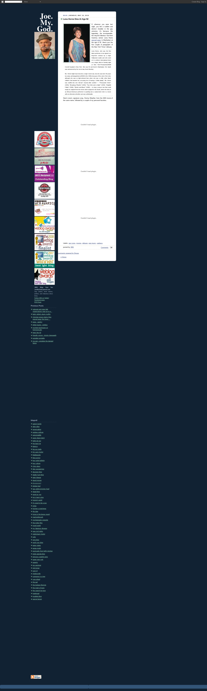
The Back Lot (37, 443)
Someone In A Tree (39, 576)
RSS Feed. (37, 302)
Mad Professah (38, 517)
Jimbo (34, 506)
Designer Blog (37, 472)
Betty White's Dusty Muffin (41, 314)
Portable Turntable (39, 338)
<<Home (63, 257)
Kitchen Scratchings (39, 509)
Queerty (35, 562)
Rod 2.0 (35, 571)
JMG (72, 247)
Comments (104, 247)
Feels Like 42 (37, 333)
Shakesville (36, 574)
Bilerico (35, 446)
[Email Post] (111, 247)
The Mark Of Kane (38, 588)
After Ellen (36, 427)
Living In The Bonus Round (41, 514)
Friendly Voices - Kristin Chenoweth (44, 335)
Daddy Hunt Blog (38, 475)
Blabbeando (37, 455)
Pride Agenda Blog (39, 554)
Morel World (37, 525)
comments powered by (68, 253)
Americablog (37, 429)
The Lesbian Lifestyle (39, 585)
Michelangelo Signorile (40, 520)
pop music (92, 243)
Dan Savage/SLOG (38, 469)
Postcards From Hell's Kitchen (43, 551)
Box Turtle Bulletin (39, 460)
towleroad (36, 593)
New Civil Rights (38, 531)
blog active (36, 458)
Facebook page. (39, 300)
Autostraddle (37, 435)
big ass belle (37, 449)
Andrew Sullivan (38, 432)
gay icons (72, 243)
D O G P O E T (37, 483)
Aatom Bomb (37, 424)
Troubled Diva (37, 596)
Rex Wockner (37, 565)
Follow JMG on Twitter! (41, 298)
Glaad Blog (36, 492)
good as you (37, 494)
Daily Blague (37, 477)
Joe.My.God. (45, 22)
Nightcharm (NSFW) (39, 534)
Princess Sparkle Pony (40, 557)
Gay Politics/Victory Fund (41, 489)
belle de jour (37, 441)
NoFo (34, 537)
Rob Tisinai (36, 568)
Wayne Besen (37, 599)
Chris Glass (36, 466)
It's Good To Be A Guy (40, 503)
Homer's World (37, 500)
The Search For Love (39, 591)
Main (65, 15)
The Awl (35, 582)
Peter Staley (37, 545)
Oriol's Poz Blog (38, 542)
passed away (96, 40)
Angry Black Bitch (39, 438)
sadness (100, 243)
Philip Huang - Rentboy (40, 325)
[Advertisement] (40, 382)
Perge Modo (37, 548)
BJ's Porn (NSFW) (38, 452)
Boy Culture (36, 463)
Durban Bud (36, 486)
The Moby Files (38, 523)
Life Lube (35, 511)
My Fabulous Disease (40, 528)
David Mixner (37, 480)
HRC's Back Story (38, 497)
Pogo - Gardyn (37, 322)
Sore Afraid (36, 579)
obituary (85, 243)
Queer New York (38, 559)
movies (78, 243)
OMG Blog (36, 540)
